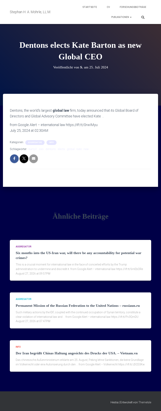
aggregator (35, 142)
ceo (41, 149)
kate (79, 149)
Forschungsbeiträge (133, 7)
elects (61, 149)
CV (108, 7)
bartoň (33, 149)
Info (51, 142)
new (86, 149)
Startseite (89, 7)
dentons (51, 149)
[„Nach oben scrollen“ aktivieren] (153, 403)
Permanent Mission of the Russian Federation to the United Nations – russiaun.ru (78, 306)
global (71, 149)
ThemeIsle (144, 402)
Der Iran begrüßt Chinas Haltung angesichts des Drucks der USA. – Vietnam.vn (77, 353)
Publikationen (120, 17)
